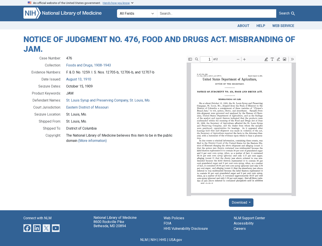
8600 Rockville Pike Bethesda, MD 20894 (110, 224)
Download (240, 202)
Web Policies (174, 218)
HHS (162, 240)
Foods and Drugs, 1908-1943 (88, 65)
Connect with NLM (37, 218)
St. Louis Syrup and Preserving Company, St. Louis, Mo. (108, 100)
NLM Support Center (249, 218)
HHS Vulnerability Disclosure (186, 228)
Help (261, 26)
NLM (144, 240)
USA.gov (175, 240)
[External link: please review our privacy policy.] (27, 228)
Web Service (283, 26)
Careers (240, 228)
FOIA (167, 223)
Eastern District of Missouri (87, 107)
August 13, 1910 (78, 79)
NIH (153, 240)
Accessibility (244, 223)
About (243, 26)
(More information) (92, 141)
